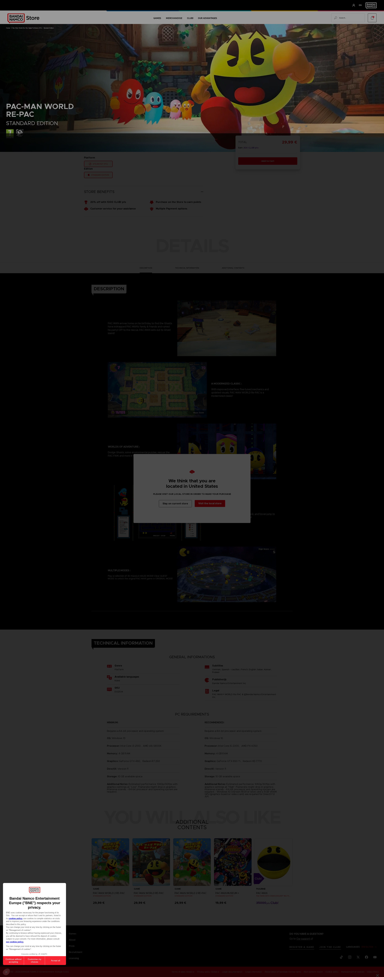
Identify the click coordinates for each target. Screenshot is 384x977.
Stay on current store (175, 503)
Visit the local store (210, 503)
